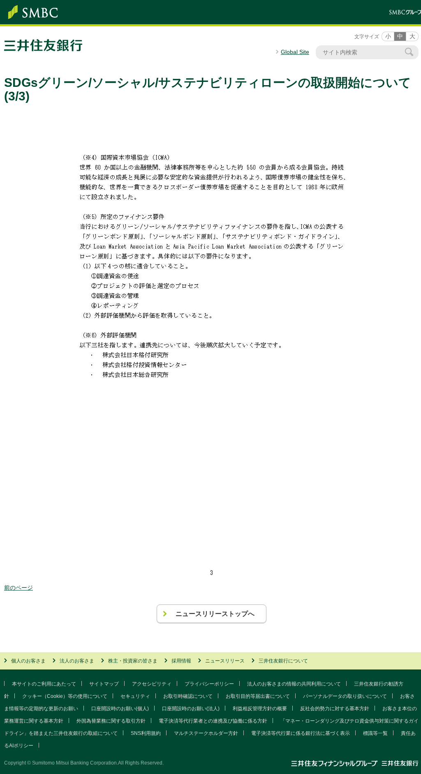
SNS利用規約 (146, 733)
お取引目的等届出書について (258, 696)
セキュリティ (135, 696)
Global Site (295, 52)
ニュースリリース (225, 661)
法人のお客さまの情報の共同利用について (294, 684)
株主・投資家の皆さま (132, 661)
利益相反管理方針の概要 (260, 708)
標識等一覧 (375, 733)
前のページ (18, 587)
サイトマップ (104, 684)
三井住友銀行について (283, 661)
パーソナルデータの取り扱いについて (345, 696)
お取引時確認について (188, 696)
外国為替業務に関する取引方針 (111, 721)
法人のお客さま (77, 661)
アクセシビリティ (151, 684)
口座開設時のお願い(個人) (120, 708)
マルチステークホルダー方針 (206, 733)
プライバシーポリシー (209, 684)
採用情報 (181, 661)
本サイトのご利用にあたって (44, 684)
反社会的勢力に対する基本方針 (334, 708)
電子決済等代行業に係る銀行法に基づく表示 (300, 733)
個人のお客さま (28, 661)
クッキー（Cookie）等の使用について (64, 696)
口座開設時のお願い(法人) (191, 708)
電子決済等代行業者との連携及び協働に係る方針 (213, 721)
